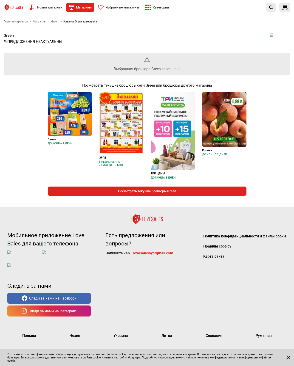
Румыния (264, 335)
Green (9, 35)
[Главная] (13, 7)
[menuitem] (46, 7)
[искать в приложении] (271, 7)
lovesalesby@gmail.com (153, 253)
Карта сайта (213, 256)
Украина (120, 335)
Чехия (75, 335)
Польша (29, 335)
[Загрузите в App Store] (23, 255)
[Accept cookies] (288, 357)
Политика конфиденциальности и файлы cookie (244, 236)
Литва (166, 335)
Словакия (214, 335)
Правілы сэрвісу (217, 246)
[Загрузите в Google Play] (60, 255)
